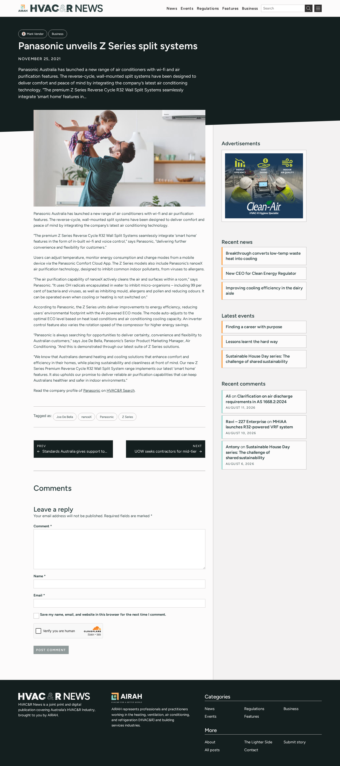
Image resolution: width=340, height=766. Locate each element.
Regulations (208, 8)
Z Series (127, 417)
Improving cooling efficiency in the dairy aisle (264, 290)
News (172, 8)
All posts (212, 749)
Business (250, 8)
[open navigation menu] (318, 8)
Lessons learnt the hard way (252, 341)
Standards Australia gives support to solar (73, 451)
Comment (43, 526)
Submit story (295, 742)
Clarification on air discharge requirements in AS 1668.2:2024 (259, 399)
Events (187, 8)
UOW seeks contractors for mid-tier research (165, 451)
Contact (251, 749)
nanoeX (86, 417)
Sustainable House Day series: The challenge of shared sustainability (258, 359)
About (210, 742)
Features (230, 8)
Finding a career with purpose (254, 326)
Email (39, 595)
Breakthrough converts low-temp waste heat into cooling (263, 256)
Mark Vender (35, 34)
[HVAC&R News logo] (60, 8)
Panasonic (91, 390)
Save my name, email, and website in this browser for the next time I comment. (103, 614)
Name (40, 576)
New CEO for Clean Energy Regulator (261, 273)
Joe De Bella (64, 417)
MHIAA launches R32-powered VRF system (259, 424)
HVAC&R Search (121, 390)
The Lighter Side (258, 742)
